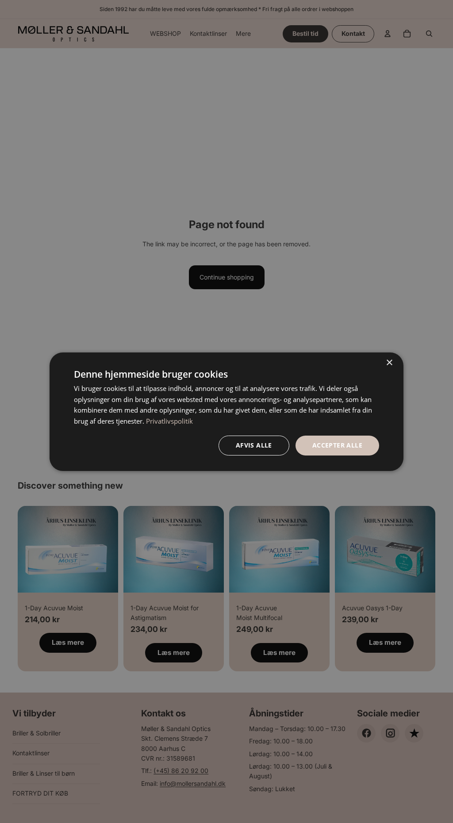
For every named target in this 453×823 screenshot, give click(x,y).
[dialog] (226, 411)
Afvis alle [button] (254, 445)
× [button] (389, 362)
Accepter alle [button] (337, 445)
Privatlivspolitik (169, 421)
